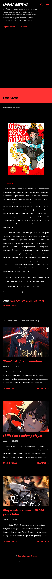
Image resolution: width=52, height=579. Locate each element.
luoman (33, 561)
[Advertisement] (26, 61)
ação (12, 301)
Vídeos (24, 26)
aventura (20, 301)
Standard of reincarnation (22, 361)
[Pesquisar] (41, 4)
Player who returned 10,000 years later (23, 512)
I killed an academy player (22, 436)
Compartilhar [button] (10, 305)
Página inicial (9, 26)
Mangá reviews (15, 4)
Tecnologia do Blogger (27, 556)
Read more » (43, 388)
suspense (39, 301)
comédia (30, 301)
